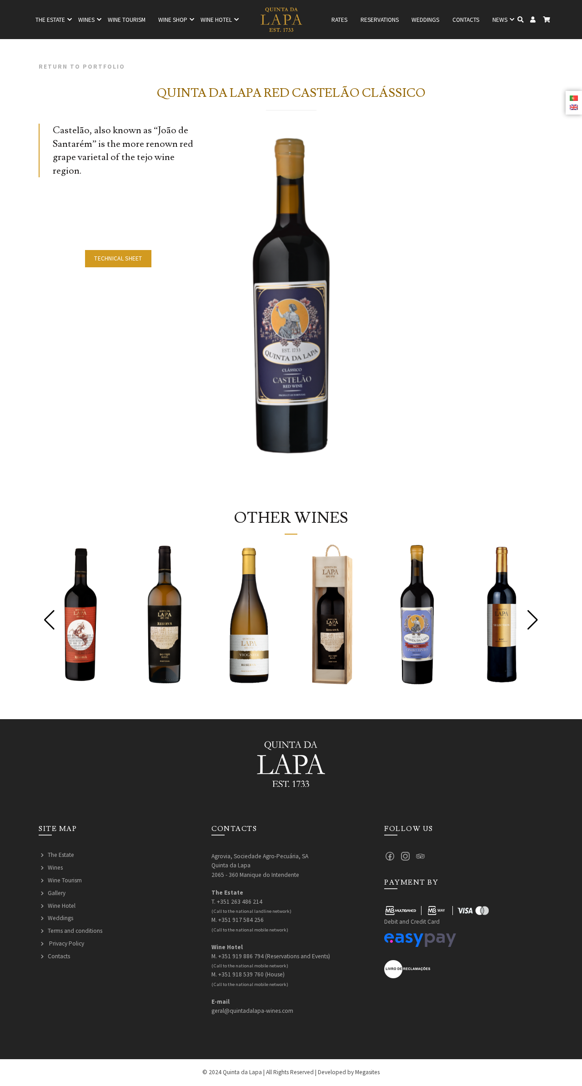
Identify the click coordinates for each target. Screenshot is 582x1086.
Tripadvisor (420, 856)
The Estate (61, 855)
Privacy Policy (66, 943)
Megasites (367, 1072)
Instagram (405, 856)
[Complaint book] (407, 968)
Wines (86, 20)
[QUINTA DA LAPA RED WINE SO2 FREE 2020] (417, 614)
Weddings (425, 20)
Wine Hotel (61, 906)
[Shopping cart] (546, 20)
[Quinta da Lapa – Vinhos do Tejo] (281, 19)
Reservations (380, 20)
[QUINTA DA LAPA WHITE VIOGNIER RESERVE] (249, 614)
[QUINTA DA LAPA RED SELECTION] (501, 614)
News (499, 20)
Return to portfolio (82, 66)
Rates (339, 20)
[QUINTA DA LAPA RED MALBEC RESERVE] (81, 614)
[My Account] (533, 20)
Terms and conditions (75, 931)
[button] (49, 620)
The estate (50, 20)
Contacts (465, 20)
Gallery (56, 893)
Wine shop (172, 20)
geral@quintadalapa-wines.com (252, 1011)
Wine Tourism (127, 20)
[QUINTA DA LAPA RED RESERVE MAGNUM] (333, 614)
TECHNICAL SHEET (118, 258)
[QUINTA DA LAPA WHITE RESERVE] (165, 614)
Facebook (390, 856)
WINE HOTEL (216, 20)
